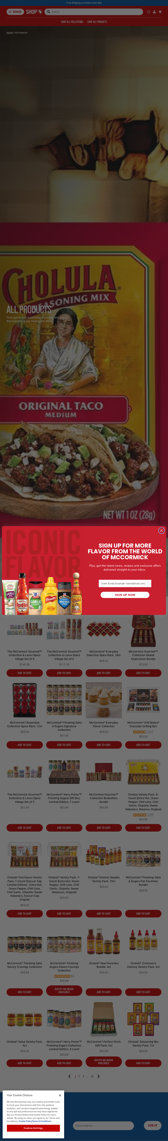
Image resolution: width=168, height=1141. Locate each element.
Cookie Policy (25, 1121)
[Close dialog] (161, 530)
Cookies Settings (33, 1128)
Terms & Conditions (41, 1121)
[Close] (60, 1095)
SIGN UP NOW (125, 595)
